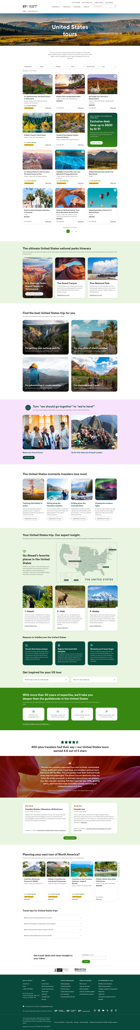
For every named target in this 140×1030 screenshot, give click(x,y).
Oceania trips (46, 997)
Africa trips (45, 991)
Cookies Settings (84, 1022)
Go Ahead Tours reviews (86, 994)
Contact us (26, 984)
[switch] (50, 76)
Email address (88, 955)
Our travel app (65, 994)
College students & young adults (107, 989)
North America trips (47, 986)
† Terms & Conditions (59, 1022)
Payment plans (65, 989)
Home (24, 11)
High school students (104, 986)
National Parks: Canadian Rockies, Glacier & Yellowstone (51, 830)
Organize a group (98, 2)
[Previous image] (47, 92)
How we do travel (84, 986)
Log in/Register (109, 2)
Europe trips (45, 984)
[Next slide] (117, 277)
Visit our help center (87, 2)
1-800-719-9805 (28, 989)
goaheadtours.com (47, 1006)
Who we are (83, 984)
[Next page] (75, 231)
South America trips (47, 989)
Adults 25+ (101, 991)
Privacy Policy (69, 1022)
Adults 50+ (101, 994)
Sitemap (76, 1022)
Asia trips (44, 994)
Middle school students (105, 984)
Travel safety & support (67, 991)
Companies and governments (107, 997)
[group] (38, 277)
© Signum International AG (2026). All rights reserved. (103, 1022)
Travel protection (66, 986)
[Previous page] (64, 231)
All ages (100, 999)
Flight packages (65, 984)
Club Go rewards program (87, 991)
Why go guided (83, 989)
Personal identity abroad (68, 997)
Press (24, 986)
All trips (44, 999)
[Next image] (51, 92)
